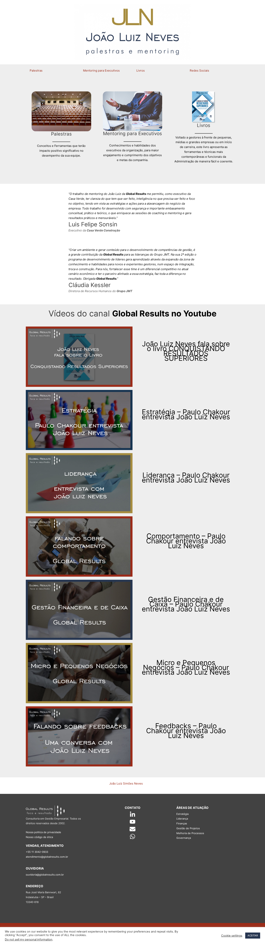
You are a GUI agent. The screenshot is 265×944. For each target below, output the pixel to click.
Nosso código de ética (39, 837)
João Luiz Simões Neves (126, 783)
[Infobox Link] (61, 126)
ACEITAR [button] (253, 935)
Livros (140, 70)
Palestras (36, 70)
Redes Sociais (199, 70)
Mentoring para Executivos (101, 70)
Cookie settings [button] (231, 935)
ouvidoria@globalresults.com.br (45, 874)
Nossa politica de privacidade (43, 832)
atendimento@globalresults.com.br (47, 856)
